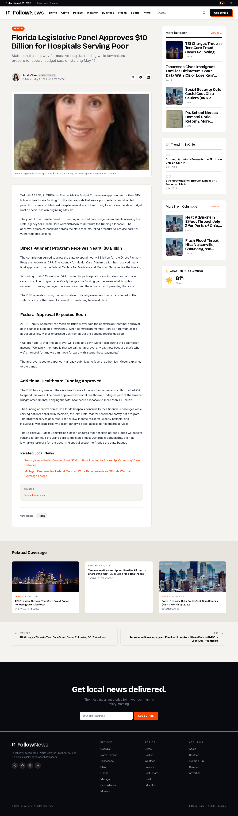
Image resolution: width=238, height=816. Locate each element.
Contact (194, 755)
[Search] (204, 13)
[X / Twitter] (15, 765)
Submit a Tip (196, 761)
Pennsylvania (108, 785)
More (147, 12)
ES (231, 3)
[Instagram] (30, 765)
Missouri (105, 791)
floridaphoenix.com (34, 495)
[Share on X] (133, 77)
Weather (92, 12)
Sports (135, 12)
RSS (212, 806)
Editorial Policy (196, 806)
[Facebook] (22, 765)
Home (53, 12)
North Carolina (108, 755)
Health (122, 12)
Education (150, 785)
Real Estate (151, 773)
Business (108, 12)
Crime (65, 12)
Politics (78, 12)
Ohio (103, 767)
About (192, 749)
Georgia (105, 749)
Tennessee (107, 761)
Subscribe (221, 12)
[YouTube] (38, 765)
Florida (104, 773)
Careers (194, 767)
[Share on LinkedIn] (148, 77)
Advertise (195, 773)
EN (221, 3)
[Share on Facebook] (141, 77)
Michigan (105, 779)
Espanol (222, 806)
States (162, 12)
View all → (216, 32)
